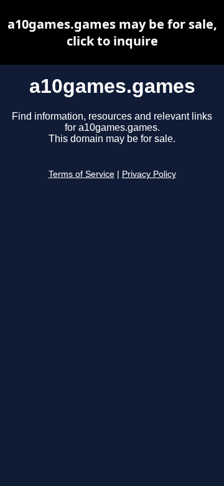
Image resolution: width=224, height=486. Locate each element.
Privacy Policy (149, 174)
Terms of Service (81, 174)
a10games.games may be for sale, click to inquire (112, 32)
